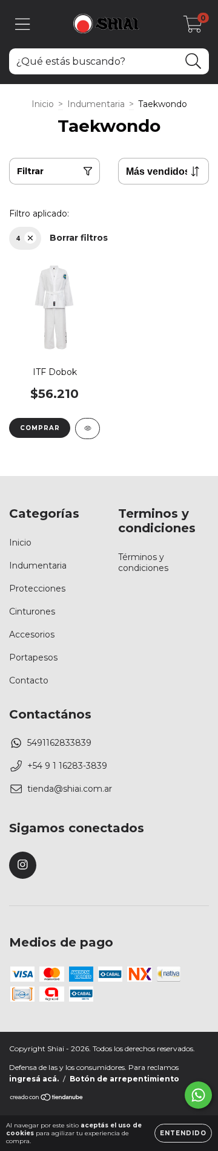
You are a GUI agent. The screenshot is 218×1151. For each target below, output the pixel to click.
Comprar (40, 428)
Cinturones (32, 611)
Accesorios (31, 634)
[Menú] (22, 24)
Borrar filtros (79, 237)
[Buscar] (193, 61)
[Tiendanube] (47, 1098)
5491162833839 (59, 742)
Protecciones (37, 588)
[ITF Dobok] (87, 428)
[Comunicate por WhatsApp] (198, 1095)
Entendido (183, 1133)
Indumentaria (96, 104)
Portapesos (33, 657)
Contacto (28, 680)
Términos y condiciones (143, 562)
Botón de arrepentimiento (124, 1078)
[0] (193, 27)
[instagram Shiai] (22, 865)
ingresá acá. (34, 1078)
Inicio (42, 104)
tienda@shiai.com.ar (69, 788)
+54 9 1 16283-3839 (67, 765)
